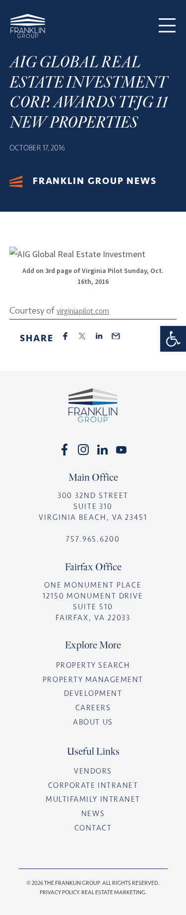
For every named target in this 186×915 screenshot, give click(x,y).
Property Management (93, 679)
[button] (173, 339)
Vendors (93, 771)
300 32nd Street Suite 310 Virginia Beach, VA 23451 (93, 506)
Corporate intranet (93, 785)
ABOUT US (93, 722)
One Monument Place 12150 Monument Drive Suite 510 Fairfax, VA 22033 (93, 601)
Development (93, 693)
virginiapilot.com (83, 311)
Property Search (93, 665)
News (93, 813)
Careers (93, 707)
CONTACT (93, 828)
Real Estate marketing (113, 892)
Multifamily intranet (93, 799)
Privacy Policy (59, 892)
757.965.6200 (93, 539)
